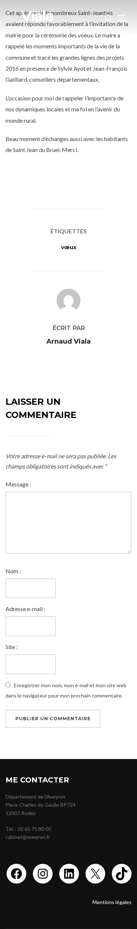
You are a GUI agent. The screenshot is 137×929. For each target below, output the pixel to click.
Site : (11, 646)
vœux (68, 247)
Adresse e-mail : (25, 608)
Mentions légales (112, 902)
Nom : (13, 570)
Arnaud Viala (68, 341)
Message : (18, 484)
